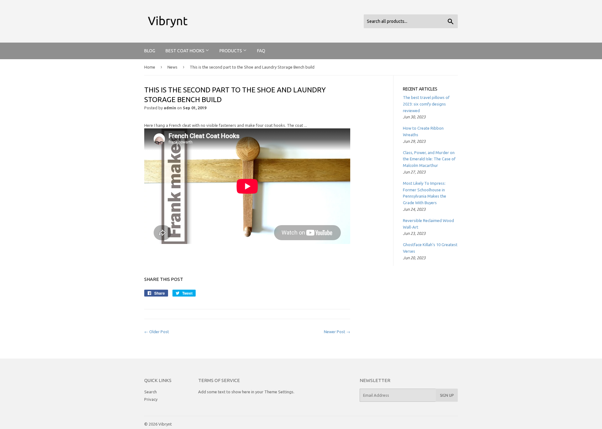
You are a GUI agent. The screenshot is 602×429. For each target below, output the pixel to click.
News (172, 67)
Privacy (150, 399)
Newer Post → (337, 331)
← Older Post (156, 331)
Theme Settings (278, 392)
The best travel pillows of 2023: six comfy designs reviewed (426, 104)
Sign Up (447, 395)
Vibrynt (165, 424)
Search (150, 392)
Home (149, 67)
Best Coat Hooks (185, 50)
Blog (149, 50)
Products (231, 50)
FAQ (261, 50)
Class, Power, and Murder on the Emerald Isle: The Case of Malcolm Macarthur (429, 159)
